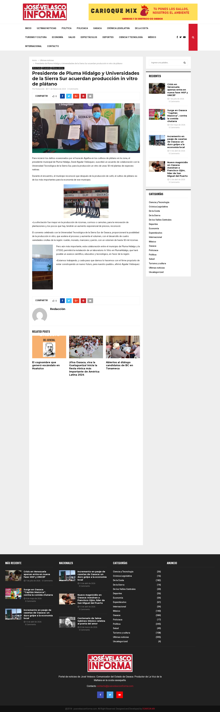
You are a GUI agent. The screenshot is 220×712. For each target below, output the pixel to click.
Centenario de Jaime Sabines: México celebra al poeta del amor (91, 621)
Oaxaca (97, 28)
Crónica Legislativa (118, 28)
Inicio (28, 28)
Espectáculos (89, 37)
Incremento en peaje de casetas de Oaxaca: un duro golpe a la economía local (177, 142)
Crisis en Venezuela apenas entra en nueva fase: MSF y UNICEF (177, 90)
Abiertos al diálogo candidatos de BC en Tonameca (119, 365)
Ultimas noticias (58, 68)
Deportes (108, 37)
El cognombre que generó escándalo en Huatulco (46, 365)
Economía (57, 37)
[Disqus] (86, 420)
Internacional (33, 46)
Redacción (39, 89)
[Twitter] (181, 37)
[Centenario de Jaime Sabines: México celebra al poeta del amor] (67, 622)
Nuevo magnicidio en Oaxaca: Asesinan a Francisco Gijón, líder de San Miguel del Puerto (177, 169)
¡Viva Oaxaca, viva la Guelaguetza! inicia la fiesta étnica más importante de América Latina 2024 (84, 368)
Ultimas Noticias (46, 28)
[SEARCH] (184, 63)
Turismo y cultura (36, 37)
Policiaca (82, 28)
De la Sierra (154, 215)
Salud (71, 37)
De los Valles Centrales (160, 220)
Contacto (53, 46)
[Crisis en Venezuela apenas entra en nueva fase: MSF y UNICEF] (157, 88)
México (152, 37)
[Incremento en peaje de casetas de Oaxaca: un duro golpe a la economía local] (157, 140)
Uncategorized (156, 272)
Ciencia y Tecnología (131, 37)
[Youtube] (185, 37)
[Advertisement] (189, 595)
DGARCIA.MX (148, 709)
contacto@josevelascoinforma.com (115, 686)
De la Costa (141, 28)
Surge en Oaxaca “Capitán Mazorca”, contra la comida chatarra (177, 116)
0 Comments (72, 89)
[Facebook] (178, 37)
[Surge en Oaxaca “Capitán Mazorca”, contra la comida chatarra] (157, 114)
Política (66, 28)
